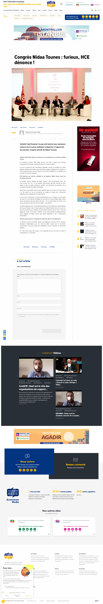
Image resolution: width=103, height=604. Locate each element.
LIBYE (39, 10)
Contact (42, 600)
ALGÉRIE (28, 10)
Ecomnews (69, 4)
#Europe (34, 15)
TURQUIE (44, 10)
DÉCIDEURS (82, 568)
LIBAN (60, 10)
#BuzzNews (47, 382)
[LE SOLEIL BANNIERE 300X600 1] (88, 148)
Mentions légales (51, 600)
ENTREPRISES (82, 553)
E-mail (18, 302)
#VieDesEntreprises (27, 18)
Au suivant (28, 595)
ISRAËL (56, 10)
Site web (19, 308)
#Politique (32, 127)
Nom (18, 295)
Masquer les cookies (17, 595)
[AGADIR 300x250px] (88, 194)
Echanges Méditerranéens (11, 10)
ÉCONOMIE (34, 553)
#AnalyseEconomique (25, 382)
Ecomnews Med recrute (63, 600)
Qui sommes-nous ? (32, 600)
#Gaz (59, 15)
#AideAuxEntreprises (34, 381)
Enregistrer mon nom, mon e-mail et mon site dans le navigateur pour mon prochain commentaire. (39, 315)
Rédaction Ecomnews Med (32, 132)
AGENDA (57, 553)
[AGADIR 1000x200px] (51, 436)
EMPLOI (57, 568)
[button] (3, 601)
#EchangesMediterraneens (63, 408)
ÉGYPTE (50, 10)
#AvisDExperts (38, 382)
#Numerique (43, 15)
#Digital (17, 18)
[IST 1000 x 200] (51, 32)
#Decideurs (23, 127)
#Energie (52, 15)
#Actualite (17, 15)
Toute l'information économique (22, 4)
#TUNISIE (40, 127)
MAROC (23, 10)
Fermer (7, 595)
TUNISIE (34, 10)
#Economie (26, 15)
